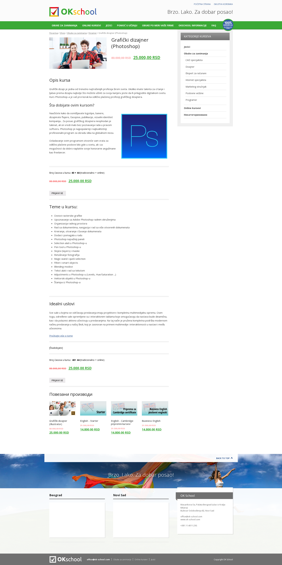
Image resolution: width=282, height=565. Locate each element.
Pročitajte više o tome (61, 335)
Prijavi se (58, 193)
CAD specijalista (194, 60)
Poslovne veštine (195, 93)
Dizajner (93, 33)
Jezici (109, 25)
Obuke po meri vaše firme (158, 25)
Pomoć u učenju (127, 25)
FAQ (214, 25)
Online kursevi (91, 25)
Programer (191, 99)
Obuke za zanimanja (64, 25)
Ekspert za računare (196, 73)
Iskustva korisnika (223, 4)
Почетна (53, 33)
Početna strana (202, 4)
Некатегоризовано (195, 114)
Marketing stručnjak (196, 86)
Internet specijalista (196, 80)
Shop (62, 33)
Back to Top (223, 458)
